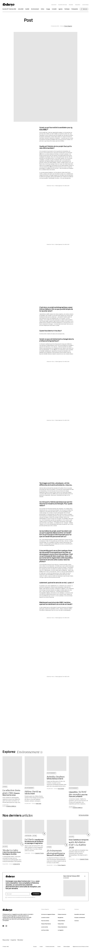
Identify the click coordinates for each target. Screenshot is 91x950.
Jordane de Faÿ (16, 864)
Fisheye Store (77, 4)
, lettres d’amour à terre (56, 777)
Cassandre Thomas (39, 853)
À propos (35, 946)
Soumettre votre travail (62, 4)
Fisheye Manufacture (62, 927)
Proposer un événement (79, 917)
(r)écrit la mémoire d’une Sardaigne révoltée (12, 852)
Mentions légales (67, 946)
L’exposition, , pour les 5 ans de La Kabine (78, 793)
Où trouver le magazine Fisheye (48, 914)
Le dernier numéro (45, 917)
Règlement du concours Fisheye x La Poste (80, 946)
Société (27, 9)
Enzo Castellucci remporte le (78, 844)
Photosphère (74, 9)
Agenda (60, 9)
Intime (42, 9)
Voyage (48, 9)
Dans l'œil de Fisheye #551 (71, 876)
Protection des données (50, 946)
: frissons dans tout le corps (12, 792)
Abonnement (53, 4)
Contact (41, 946)
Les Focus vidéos (45, 930)
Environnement (35, 9)
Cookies (58, 946)
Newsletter (71, 4)
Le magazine (60, 930)
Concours (76, 920)
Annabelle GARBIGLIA (11, 806)
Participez (66, 9)
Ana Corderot (61, 788)
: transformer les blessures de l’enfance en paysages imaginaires (34, 841)
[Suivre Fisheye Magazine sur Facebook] (3, 926)
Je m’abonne (36, 893)
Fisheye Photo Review (46, 923)
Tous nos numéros (45, 920)
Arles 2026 (20, 9)
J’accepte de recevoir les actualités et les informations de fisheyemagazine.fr (21, 897)
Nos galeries (60, 917)
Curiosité (54, 9)
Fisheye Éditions (61, 920)
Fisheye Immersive (62, 914)
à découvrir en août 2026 (56, 852)
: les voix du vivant (33, 792)
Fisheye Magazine (68, 26)
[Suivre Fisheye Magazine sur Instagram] (6, 926)
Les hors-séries (44, 927)
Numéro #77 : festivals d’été (9, 9)
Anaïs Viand (38, 803)
